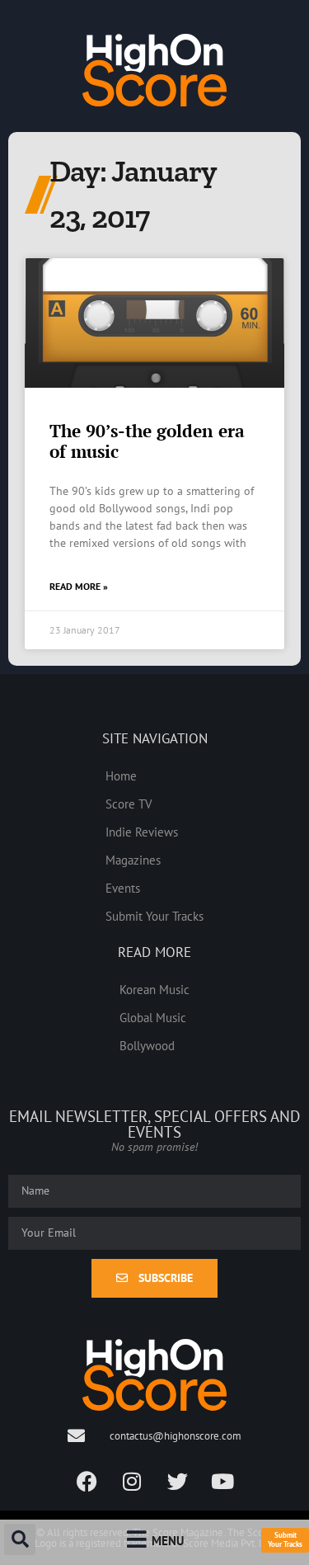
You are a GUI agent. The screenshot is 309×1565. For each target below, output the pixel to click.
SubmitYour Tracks (285, 1539)
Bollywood (147, 1045)
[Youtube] (222, 1481)
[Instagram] (131, 1481)
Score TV (128, 803)
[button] (19, 1539)
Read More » (78, 586)
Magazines (133, 859)
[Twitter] (177, 1481)
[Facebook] (86, 1481)
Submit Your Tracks (154, 915)
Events (122, 887)
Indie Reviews (141, 831)
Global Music (152, 1017)
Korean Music (154, 989)
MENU (168, 1540)
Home (121, 775)
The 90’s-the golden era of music (147, 441)
